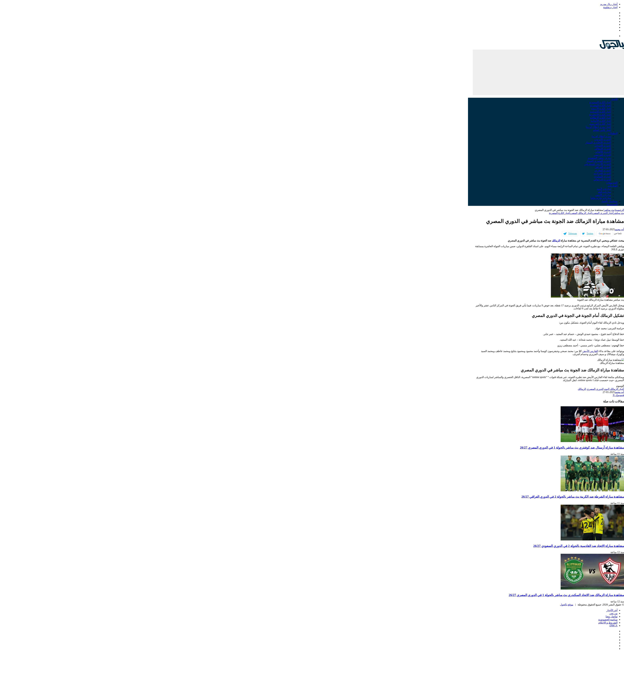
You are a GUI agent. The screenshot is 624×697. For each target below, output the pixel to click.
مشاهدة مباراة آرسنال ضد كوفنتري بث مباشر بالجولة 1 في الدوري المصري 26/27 (572, 447)
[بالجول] (612, 48)
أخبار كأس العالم (602, 130)
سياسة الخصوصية (608, 619)
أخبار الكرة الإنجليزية (600, 114)
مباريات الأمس (603, 195)
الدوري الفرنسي (602, 154)
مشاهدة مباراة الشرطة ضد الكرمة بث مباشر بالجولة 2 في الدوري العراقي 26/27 (572, 496)
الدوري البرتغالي (602, 179)
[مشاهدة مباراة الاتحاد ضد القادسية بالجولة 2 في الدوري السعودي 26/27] (592, 539)
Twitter (590, 233)
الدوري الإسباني (602, 145)
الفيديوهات (612, 182)
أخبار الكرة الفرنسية (600, 124)
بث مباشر (609, 210)
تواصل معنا (612, 616)
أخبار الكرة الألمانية (601, 120)
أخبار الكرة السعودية (600, 102)
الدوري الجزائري (602, 173)
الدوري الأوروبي (602, 139)
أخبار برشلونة (610, 7)
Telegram (572, 233)
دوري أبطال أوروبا (601, 136)
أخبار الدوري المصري (602, 213)
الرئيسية (619, 210)
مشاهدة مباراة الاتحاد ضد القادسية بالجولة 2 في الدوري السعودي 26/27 (578, 546)
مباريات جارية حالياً (601, 198)
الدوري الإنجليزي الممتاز (598, 142)
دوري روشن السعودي (599, 158)
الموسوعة (612, 204)
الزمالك (556, 240)
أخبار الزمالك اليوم (614, 389)
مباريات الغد (604, 192)
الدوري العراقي (603, 167)
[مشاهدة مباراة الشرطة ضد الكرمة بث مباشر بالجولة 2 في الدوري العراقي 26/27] (592, 490)
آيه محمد (619, 229)
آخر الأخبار (612, 610)
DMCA (614, 625)
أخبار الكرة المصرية (600, 105)
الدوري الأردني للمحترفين (597, 164)
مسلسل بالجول (609, 201)
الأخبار (614, 99)
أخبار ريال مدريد (609, 4)
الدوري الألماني (603, 151)
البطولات (613, 133)
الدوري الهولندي (602, 176)
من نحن (613, 613)
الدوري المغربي (602, 170)
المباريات (613, 185)
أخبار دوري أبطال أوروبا (598, 127)
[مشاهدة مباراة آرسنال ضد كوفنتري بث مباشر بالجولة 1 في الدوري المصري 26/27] (592, 441)
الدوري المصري (595, 389)
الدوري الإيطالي (602, 148)
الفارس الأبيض (590, 351)
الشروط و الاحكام (608, 622)
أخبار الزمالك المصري (581, 213)
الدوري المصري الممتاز (598, 161)
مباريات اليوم (604, 188)
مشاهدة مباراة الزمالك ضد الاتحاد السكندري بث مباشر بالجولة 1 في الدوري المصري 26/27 (566, 595)
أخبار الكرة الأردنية (601, 108)
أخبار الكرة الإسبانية (600, 111)
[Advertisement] (548, 72)
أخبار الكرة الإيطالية (600, 117)
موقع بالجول (566, 604)
